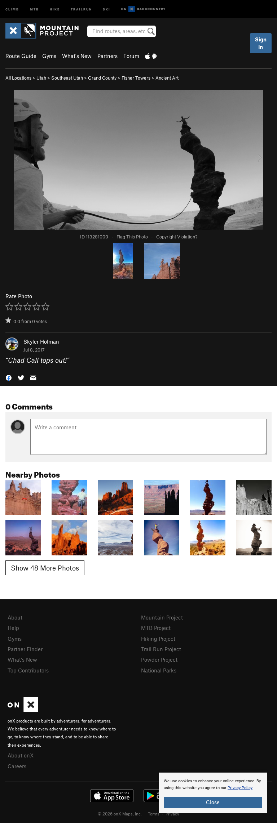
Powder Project (159, 659)
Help (13, 628)
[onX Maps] (23, 710)
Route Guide (20, 56)
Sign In (261, 43)
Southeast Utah (67, 78)
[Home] (45, 31)
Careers (17, 766)
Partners (107, 56)
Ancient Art (167, 78)
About (15, 617)
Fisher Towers (136, 78)
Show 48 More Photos (45, 568)
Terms (153, 813)
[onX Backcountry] (143, 9)
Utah (41, 78)
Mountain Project (162, 617)
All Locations (18, 78)
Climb (12, 8)
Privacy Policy (240, 788)
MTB (34, 8)
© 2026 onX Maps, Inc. (120, 813)
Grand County (102, 78)
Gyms (49, 56)
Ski (106, 8)
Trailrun (81, 8)
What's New (77, 56)
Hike (55, 8)
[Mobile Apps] (151, 56)
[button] (8, 377)
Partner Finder (25, 649)
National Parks (158, 670)
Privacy (172, 813)
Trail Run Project (161, 649)
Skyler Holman (41, 341)
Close (213, 802)
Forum (131, 56)
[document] (213, 793)
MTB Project (156, 628)
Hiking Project (158, 638)
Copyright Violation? (176, 237)
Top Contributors (28, 670)
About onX (21, 755)
